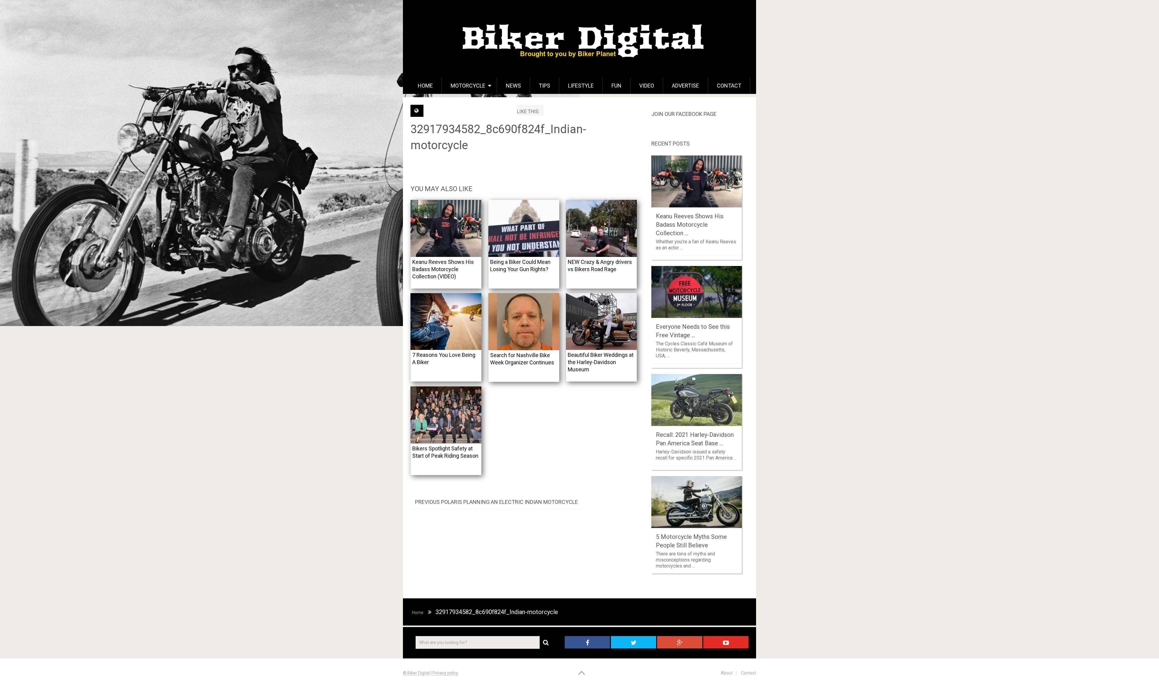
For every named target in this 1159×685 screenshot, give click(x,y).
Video (646, 85)
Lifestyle (581, 85)
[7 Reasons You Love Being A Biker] (445, 321)
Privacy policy (445, 673)
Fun (616, 85)
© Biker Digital (417, 673)
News (513, 85)
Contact (729, 85)
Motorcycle (468, 85)
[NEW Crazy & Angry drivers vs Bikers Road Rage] (601, 228)
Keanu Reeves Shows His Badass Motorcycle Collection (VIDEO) (443, 269)
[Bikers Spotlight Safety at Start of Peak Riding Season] (445, 414)
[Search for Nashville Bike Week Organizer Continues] (523, 322)
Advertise (685, 85)
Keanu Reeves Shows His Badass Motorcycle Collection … (689, 225)
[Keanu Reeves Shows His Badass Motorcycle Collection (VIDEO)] (445, 228)
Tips (544, 85)
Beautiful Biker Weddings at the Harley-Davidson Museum (601, 362)
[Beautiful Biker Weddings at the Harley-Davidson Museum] (601, 321)
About (727, 673)
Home (425, 85)
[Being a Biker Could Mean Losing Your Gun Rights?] (523, 228)
